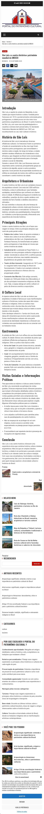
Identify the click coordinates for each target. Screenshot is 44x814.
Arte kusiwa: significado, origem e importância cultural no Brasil (7, 748)
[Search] (38, 35)
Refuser (22, 802)
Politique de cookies (22, 811)
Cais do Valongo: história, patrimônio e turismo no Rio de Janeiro (7, 506)
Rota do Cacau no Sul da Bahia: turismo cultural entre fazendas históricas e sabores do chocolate (7, 543)
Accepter (22, 796)
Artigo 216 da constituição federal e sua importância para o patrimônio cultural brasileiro (7, 772)
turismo (5, 51)
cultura (4, 629)
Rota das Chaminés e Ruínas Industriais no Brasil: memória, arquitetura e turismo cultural (7, 519)
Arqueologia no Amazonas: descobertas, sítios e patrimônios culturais (7, 760)
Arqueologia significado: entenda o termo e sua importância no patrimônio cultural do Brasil (7, 735)
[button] (41, 777)
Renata (6, 61)
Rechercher (10, 558)
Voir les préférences (22, 807)
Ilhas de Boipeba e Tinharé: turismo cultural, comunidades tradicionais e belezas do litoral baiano (7, 531)
